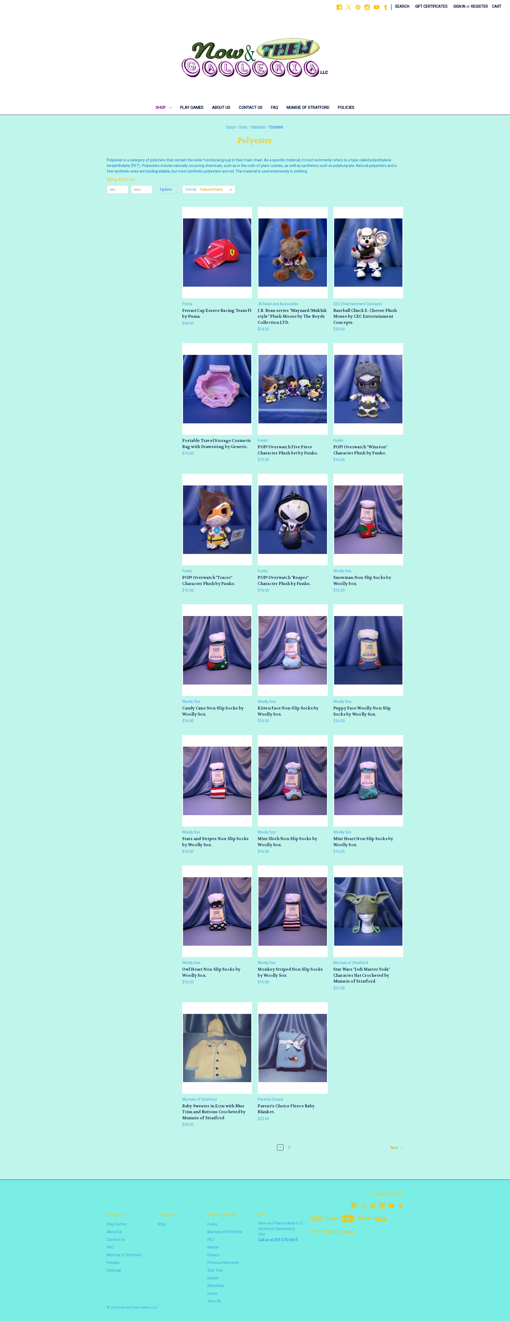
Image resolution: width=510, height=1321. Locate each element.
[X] (348, 7)
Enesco (213, 1255)
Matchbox (215, 1286)
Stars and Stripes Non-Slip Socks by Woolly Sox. (215, 841)
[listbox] (217, 189)
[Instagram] (367, 7)
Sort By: (191, 189)
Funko (212, 1224)
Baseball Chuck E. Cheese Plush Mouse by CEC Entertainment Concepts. (365, 316)
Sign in (459, 6)
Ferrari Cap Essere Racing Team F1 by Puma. (217, 313)
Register (479, 6)
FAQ (274, 107)
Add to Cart (217, 262)
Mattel (212, 1247)
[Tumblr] (386, 7)
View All (214, 1301)
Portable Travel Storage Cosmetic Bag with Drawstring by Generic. (216, 443)
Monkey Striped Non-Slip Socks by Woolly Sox (290, 972)
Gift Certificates (431, 6)
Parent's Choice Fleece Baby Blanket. (286, 1109)
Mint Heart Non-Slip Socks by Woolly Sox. (363, 841)
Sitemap (114, 1270)
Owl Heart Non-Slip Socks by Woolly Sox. (211, 972)
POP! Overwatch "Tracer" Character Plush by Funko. (208, 580)
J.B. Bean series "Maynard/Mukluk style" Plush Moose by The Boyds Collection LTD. (292, 316)
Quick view (216, 242)
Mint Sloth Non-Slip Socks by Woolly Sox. (287, 841)
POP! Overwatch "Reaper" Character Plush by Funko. (284, 580)
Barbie (212, 1278)
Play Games (191, 107)
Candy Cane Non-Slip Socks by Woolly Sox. (213, 711)
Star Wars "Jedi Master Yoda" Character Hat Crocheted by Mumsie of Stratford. (361, 975)
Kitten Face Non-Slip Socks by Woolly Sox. (288, 711)
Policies (346, 107)
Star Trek (215, 1270)
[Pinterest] (358, 7)
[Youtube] (376, 7)
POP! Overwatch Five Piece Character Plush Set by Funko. (288, 450)
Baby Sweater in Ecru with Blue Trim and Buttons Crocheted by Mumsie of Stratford (213, 1112)
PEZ (210, 1239)
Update (166, 189)
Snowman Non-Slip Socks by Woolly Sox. (362, 580)
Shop (161, 107)
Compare (215, 252)
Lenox (212, 1293)
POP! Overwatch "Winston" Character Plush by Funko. (360, 450)
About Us (221, 107)
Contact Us (250, 107)
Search (402, 6)
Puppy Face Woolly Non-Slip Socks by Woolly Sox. (362, 711)
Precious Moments (223, 1262)
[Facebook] (339, 7)
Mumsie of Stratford (308, 107)
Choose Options (217, 398)
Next (394, 1148)
